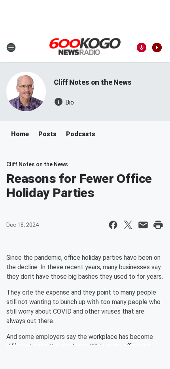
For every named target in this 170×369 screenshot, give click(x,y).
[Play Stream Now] (157, 47)
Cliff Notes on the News (92, 82)
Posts (47, 134)
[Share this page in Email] (143, 224)
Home (20, 134)
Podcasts (80, 134)
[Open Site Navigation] (11, 47)
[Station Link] (85, 47)
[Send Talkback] (141, 47)
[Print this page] (158, 224)
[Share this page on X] (128, 224)
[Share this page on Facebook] (113, 224)
